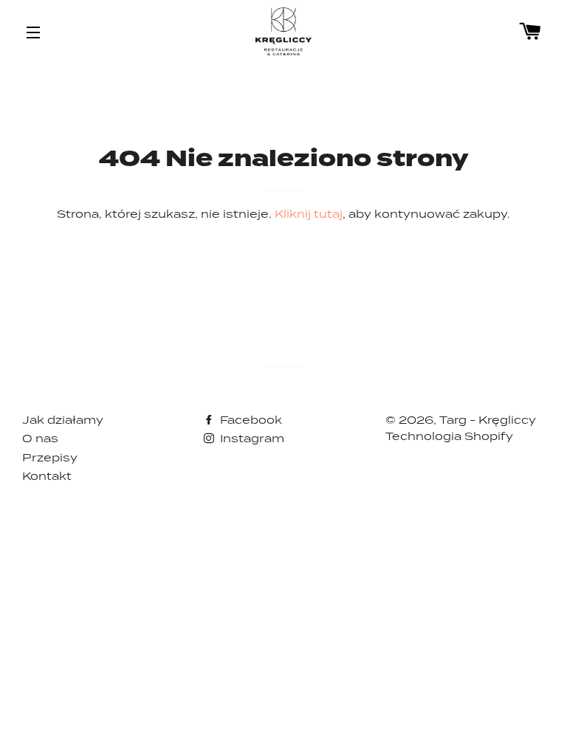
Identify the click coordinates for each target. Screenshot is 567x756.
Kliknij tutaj (309, 214)
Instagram (250, 438)
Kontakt (47, 476)
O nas (40, 438)
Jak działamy (62, 420)
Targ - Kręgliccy (487, 420)
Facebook (249, 420)
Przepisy (50, 457)
